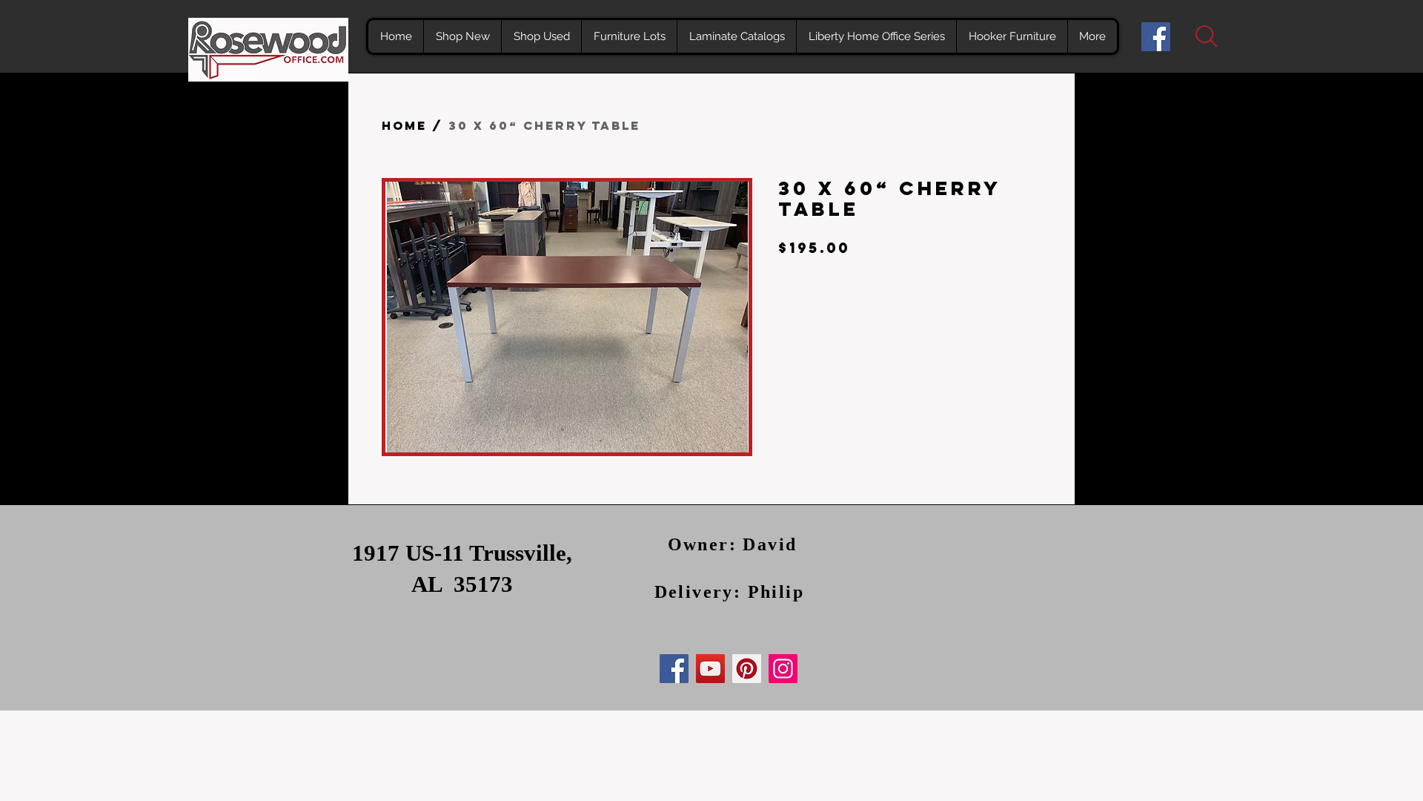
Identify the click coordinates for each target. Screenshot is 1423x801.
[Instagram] (783, 668)
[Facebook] (1155, 36)
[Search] (1206, 36)
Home (404, 125)
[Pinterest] (746, 668)
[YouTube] (710, 668)
